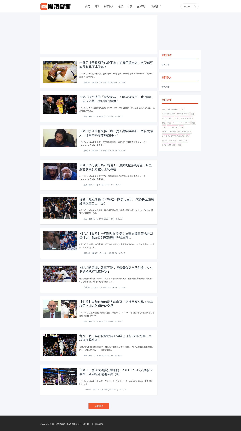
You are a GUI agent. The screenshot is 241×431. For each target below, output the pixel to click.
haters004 (87, 389)
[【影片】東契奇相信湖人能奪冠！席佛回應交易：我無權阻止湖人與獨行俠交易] (60, 308)
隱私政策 (99, 424)
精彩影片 (109, 6)
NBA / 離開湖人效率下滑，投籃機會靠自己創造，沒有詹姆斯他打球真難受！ (116, 269)
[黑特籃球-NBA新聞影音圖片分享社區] (56, 6)
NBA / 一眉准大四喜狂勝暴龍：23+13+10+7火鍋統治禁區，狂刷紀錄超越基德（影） (116, 372)
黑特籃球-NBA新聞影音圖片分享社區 (73, 424)
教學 (120, 6)
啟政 (85, 116)
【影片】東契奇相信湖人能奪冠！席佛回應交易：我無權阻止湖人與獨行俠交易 (116, 304)
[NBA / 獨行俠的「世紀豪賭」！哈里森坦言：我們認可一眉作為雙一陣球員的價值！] (60, 104)
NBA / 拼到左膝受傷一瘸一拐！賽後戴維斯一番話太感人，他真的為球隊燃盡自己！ (116, 133)
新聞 (97, 6)
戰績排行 (156, 6)
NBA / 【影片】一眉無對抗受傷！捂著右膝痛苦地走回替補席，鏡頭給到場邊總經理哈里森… (116, 235)
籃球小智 (87, 82)
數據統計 (142, 6)
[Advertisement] (98, 34)
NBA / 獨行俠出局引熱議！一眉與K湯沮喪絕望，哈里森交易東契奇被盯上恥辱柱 (115, 167)
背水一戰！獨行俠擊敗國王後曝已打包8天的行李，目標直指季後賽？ (115, 338)
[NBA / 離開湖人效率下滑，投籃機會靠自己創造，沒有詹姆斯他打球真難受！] (60, 273)
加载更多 (98, 406)
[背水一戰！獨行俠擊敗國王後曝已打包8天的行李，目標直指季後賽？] (60, 346)
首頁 (87, 6)
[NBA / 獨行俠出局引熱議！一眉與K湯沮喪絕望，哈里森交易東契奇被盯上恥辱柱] (60, 171)
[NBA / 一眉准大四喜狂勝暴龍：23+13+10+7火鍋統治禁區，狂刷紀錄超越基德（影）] (60, 376)
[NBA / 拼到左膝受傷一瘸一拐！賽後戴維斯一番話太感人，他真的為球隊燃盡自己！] (60, 137)
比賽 (130, 6)
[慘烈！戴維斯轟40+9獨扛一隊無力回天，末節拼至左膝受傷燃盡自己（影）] (60, 208)
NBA (96, 82)
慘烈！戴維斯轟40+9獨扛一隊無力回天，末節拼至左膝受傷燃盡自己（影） (116, 201)
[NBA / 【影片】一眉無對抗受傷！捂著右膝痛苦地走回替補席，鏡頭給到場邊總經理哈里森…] (60, 240)
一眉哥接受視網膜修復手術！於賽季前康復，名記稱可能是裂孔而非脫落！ (116, 64)
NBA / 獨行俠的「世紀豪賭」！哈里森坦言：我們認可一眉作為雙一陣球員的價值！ (116, 99)
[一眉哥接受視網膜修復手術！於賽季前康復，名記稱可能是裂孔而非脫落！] (60, 71)
